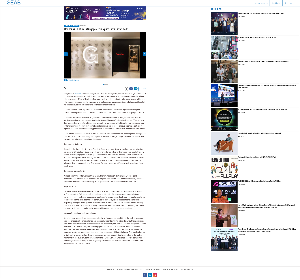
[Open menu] (297, 3)
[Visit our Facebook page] (145, 275)
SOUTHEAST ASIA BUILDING (72, 26)
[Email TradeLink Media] (291, 3)
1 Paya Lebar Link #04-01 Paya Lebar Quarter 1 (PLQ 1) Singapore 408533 (168, 269)
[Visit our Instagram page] (155, 275)
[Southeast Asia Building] (14, 3)
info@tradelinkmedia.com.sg (132, 269)
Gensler (78, 93)
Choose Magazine (261, 3)
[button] (285, 3)
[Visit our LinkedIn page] (150, 275)
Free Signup (276, 3)
